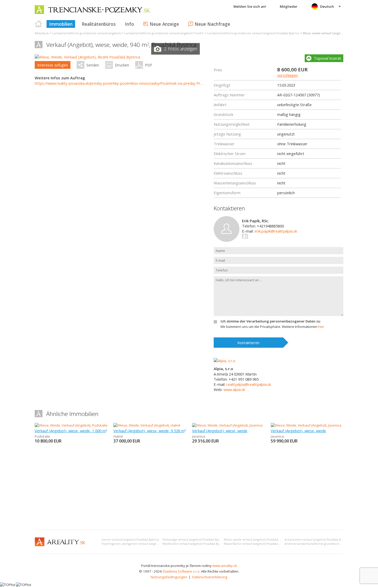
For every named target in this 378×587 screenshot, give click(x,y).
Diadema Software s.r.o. (181, 571)
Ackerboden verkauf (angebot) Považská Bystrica (317, 539)
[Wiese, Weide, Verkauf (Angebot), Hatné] (146, 425)
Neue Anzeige (164, 24)
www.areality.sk (224, 565)
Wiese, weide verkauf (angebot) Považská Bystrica (256, 539)
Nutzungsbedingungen (169, 577)
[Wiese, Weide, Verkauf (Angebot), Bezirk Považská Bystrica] (87, 56)
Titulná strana (38, 24)
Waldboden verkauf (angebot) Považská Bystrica (194, 544)
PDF (148, 64)
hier (321, 326)
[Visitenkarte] (245, 236)
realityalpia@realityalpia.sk (248, 384)
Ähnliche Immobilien (72, 414)
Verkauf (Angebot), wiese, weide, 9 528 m (149, 430)
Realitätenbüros (99, 24)
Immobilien (61, 24)
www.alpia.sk (234, 389)
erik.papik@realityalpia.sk (276, 231)
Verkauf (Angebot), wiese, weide (219, 430)
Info (129, 24)
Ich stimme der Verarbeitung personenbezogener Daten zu (270, 321)
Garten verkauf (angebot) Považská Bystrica (130, 539)
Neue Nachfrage (212, 24)
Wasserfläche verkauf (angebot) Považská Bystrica (256, 544)
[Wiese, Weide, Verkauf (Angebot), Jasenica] (227, 425)
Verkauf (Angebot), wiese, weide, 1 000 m (71, 430)
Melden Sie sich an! (249, 6)
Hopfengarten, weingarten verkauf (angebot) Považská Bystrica (143, 544)
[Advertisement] (189, 487)
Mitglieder (289, 6)
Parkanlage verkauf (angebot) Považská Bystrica (194, 539)
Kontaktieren (248, 342)
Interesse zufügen (52, 64)
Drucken (122, 64)
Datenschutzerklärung (209, 577)
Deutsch (327, 6)
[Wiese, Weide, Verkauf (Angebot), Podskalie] (71, 425)
